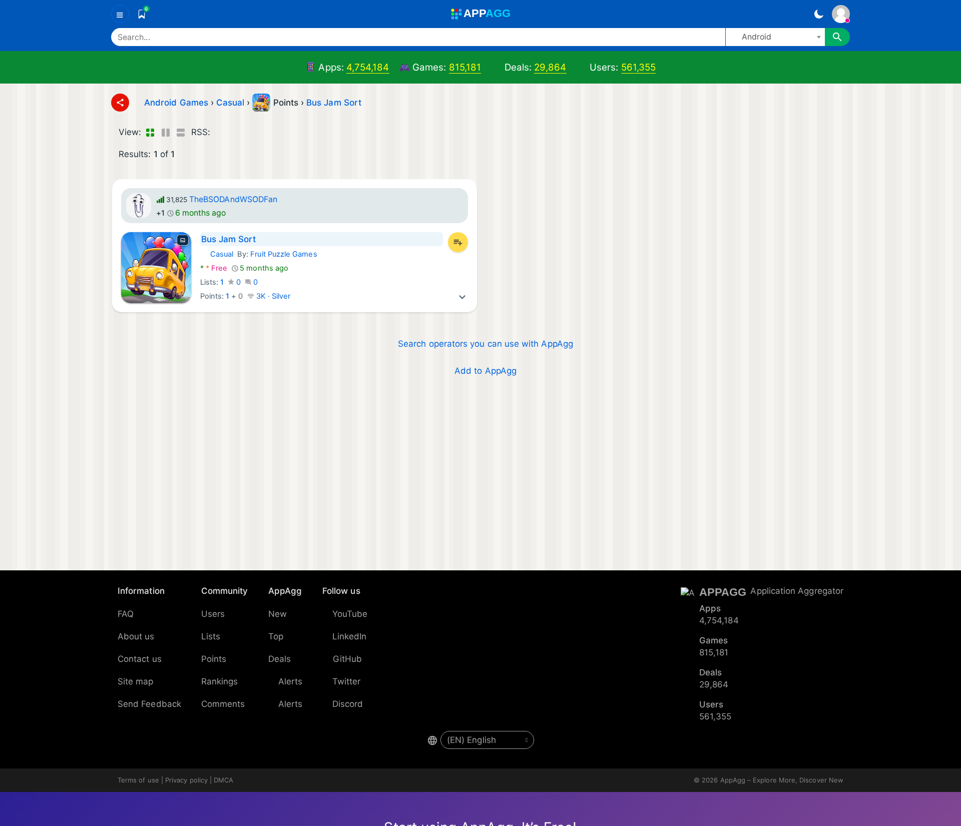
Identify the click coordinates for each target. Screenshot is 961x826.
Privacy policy (186, 780)
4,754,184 (367, 67)
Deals (279, 659)
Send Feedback (149, 704)
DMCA (223, 780)
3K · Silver (272, 296)
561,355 (638, 67)
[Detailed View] (165, 133)
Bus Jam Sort (333, 103)
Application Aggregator (796, 591)
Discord (347, 704)
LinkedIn (349, 636)
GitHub (347, 659)
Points (213, 659)
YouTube (350, 614)
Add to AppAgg (485, 371)
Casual (216, 254)
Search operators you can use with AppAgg (485, 344)
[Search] (837, 37)
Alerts (290, 681)
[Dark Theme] (818, 14)
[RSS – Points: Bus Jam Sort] (220, 133)
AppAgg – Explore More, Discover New (781, 780)
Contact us (140, 659)
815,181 (465, 67)
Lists (210, 636)
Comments (223, 704)
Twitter (346, 681)
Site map (136, 681)
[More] (462, 296)
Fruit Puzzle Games (283, 254)
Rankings (219, 681)
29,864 (550, 67)
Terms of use (138, 780)
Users (213, 614)
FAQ (126, 614)
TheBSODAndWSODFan (233, 199)
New (277, 614)
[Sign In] (841, 14)
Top (275, 636)
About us (136, 636)
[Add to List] (458, 242)
